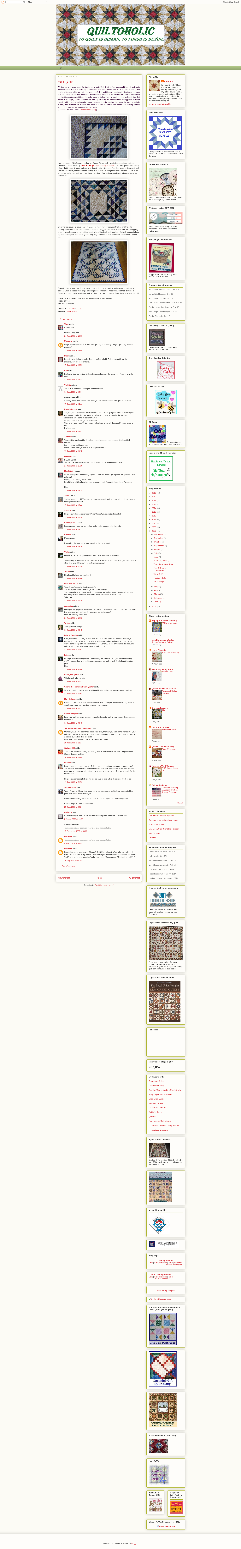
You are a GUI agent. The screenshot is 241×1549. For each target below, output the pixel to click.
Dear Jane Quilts (156, 1081)
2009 (154, 527)
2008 (154, 531)
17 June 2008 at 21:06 (73, 670)
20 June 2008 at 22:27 (73, 807)
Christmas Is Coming (170, 652)
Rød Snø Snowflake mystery (161, 815)
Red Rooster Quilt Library (160, 1121)
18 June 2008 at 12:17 (73, 743)
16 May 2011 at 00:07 (73, 861)
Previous (163, 1263)
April (156, 590)
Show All (180, 803)
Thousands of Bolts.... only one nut (164, 1125)
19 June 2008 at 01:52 (73, 782)
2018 (154, 493)
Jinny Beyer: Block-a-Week (160, 1094)
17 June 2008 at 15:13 (73, 451)
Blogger (134, 1543)
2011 (154, 519)
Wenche (67, 535)
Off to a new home (169, 623)
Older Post (134, 878)
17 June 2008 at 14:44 (73, 404)
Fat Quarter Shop (156, 1085)
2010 (154, 523)
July (156, 553)
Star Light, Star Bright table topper (164, 829)
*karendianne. (70, 787)
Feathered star (160, 578)
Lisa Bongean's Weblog (163, 640)
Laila (66, 655)
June (156, 557)
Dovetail (152, 838)
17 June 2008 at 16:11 (73, 529)
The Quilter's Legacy (88, 110)
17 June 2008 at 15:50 (73, 517)
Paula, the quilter (71, 675)
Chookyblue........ (160, 708)
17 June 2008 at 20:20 (73, 601)
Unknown (68, 341)
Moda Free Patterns (157, 1108)
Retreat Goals (167, 672)
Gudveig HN (69, 748)
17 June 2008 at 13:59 (73, 365)
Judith (67, 572)
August (157, 549)
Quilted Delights (159, 785)
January (158, 602)
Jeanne (67, 496)
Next (170, 1263)
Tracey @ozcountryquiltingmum (78, 728)
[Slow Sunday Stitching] (166, 378)
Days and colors (71, 584)
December (159, 534)
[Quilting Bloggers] (160, 1299)
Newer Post (64, 878)
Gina (66, 324)
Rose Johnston (70, 409)
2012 (154, 516)
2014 (154, 508)
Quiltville (152, 1116)
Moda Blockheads (156, 1103)
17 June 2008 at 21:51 (73, 694)
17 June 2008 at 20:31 (73, 618)
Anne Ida (168, 81)
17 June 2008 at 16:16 (73, 547)
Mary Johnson (70, 699)
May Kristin (69, 471)
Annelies (68, 437)
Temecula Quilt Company (163, 766)
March (157, 594)
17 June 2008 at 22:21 (73, 708)
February (158, 598)
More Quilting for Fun (161, 1274)
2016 (154, 500)
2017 (154, 497)
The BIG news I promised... (160, 569)
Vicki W (67, 385)
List (155, 1263)
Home (61, 68)
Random (178, 1263)
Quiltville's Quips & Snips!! (164, 689)
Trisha (67, 623)
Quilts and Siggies (160, 727)
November (159, 538)
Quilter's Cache (155, 1112)
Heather (67, 763)
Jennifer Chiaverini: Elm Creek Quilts (165, 1090)
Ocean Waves (71, 312)
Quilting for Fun (165, 1260)
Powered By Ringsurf (166, 1290)
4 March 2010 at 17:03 (73, 843)
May (156, 586)
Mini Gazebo (154, 833)
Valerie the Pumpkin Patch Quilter (79, 687)
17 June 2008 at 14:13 (73, 380)
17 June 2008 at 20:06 (73, 578)
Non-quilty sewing (161, 560)
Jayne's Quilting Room (162, 669)
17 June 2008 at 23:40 (73, 723)
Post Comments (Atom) (104, 885)
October (158, 542)
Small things (159, 582)
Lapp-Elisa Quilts (156, 1099)
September (159, 546)
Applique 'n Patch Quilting (164, 621)
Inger (66, 356)
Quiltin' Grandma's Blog (163, 747)
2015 (154, 504)
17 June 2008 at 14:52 (73, 431)
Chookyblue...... (71, 523)
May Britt (68, 456)
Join (151, 1263)
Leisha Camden (71, 635)
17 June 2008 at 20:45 (73, 630)
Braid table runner (157, 824)
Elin (66, 370)
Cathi (66, 552)
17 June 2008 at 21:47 (73, 682)
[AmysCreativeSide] (166, 1526)
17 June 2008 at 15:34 (73, 491)
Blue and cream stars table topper (164, 820)
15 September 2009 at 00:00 (75, 831)
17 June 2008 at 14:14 (73, 392)
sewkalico (68, 606)
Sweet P (67, 511)
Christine (68, 812)
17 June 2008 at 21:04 (73, 650)
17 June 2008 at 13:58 (73, 351)
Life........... (166, 710)
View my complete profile (160, 104)
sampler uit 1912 (169, 730)
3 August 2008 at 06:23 (73, 819)
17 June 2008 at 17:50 (73, 566)
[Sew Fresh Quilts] (166, 413)
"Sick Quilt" (158, 574)
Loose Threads (159, 650)
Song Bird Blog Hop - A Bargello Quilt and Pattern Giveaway (170, 789)
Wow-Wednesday (169, 749)
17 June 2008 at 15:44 (73, 505)
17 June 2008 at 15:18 (73, 466)
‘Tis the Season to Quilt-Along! (164, 642)
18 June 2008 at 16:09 (73, 757)
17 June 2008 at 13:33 (73, 336)
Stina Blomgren (71, 714)
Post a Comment (68, 866)
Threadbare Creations (158, 1130)
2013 (154, 512)
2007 (154, 606)
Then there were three (163, 564)
